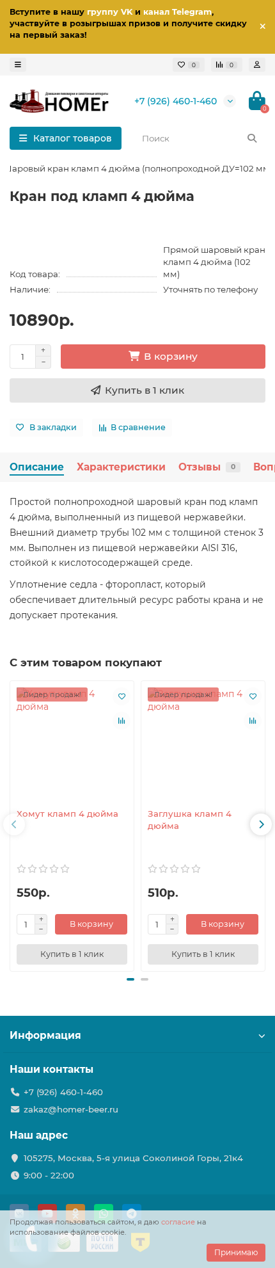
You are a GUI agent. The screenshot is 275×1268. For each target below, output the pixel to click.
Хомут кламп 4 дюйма (67, 813)
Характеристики (121, 467)
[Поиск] (252, 138)
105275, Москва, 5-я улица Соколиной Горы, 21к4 (133, 1158)
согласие (178, 1221)
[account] (257, 65)
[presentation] (14, 824)
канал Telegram (177, 12)
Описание (37, 467)
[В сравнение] (121, 721)
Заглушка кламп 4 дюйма (190, 819)
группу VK (109, 12)
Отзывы (206, 467)
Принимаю (236, 1252)
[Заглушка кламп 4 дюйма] (203, 742)
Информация (45, 1035)
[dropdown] (18, 65)
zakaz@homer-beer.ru (71, 1109)
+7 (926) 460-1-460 (175, 101)
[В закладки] (121, 696)
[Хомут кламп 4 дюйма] (72, 742)
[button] (130, 979)
